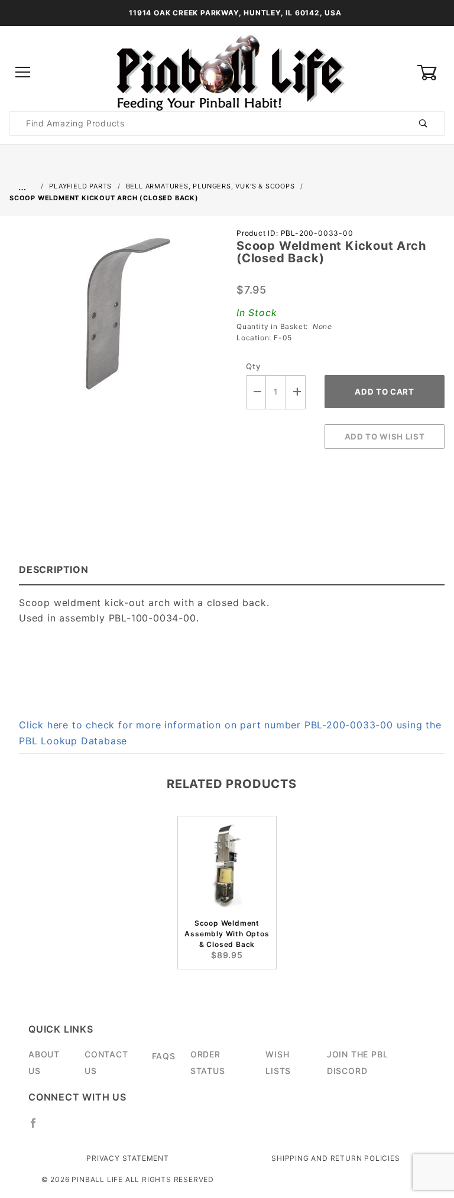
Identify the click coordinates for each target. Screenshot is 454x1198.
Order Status (207, 1062)
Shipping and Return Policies (335, 1158)
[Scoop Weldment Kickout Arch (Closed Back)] (113, 320)
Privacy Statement (127, 1158)
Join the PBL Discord (357, 1062)
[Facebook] (38, 1127)
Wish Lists (278, 1062)
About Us (44, 1062)
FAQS (164, 1056)
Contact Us (106, 1062)
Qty (253, 366)
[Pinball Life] (227, 72)
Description (54, 569)
